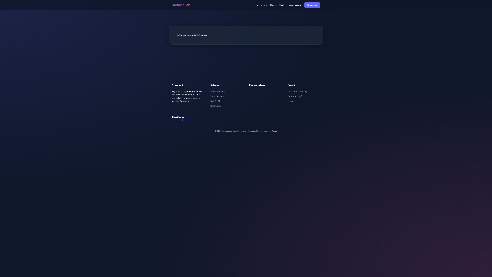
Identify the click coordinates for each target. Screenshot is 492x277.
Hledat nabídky (217, 91)
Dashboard (215, 106)
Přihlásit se (312, 5)
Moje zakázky (295, 5)
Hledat (273, 5)
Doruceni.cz (181, 5)
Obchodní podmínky (298, 91)
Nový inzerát (261, 5)
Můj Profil (215, 101)
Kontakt (291, 101)
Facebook (176, 120)
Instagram (188, 120)
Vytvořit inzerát (217, 96)
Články (282, 5)
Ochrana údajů (295, 96)
